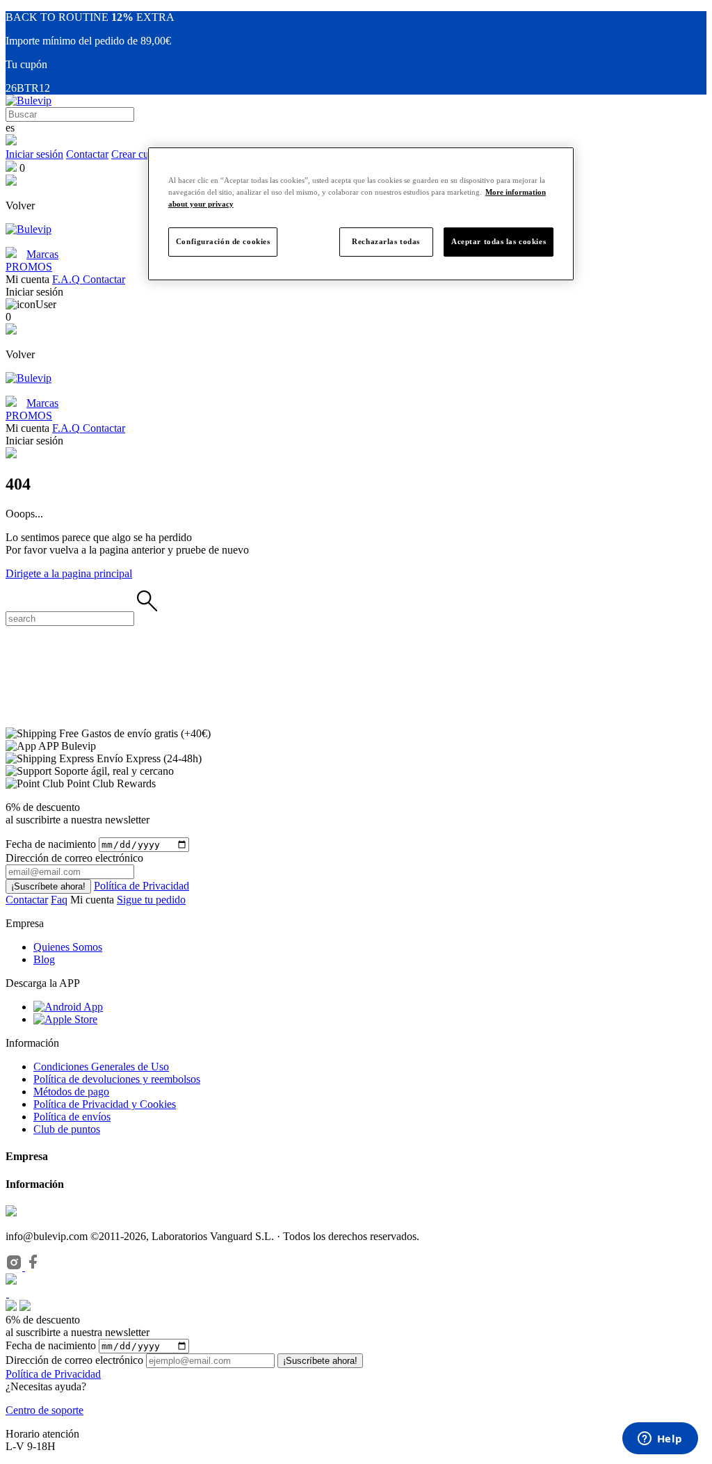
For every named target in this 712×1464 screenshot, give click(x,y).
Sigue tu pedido (151, 900)
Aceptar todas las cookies (498, 241)
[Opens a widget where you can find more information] (660, 1439)
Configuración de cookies (223, 241)
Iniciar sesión (34, 154)
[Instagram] (15, 1267)
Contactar (87, 154)
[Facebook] (33, 1267)
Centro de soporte (44, 1410)
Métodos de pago (71, 1091)
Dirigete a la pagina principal (69, 573)
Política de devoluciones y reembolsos (116, 1079)
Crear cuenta (139, 154)
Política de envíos (72, 1117)
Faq (59, 900)
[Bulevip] (28, 100)
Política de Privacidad (141, 886)
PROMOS (29, 267)
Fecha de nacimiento (51, 844)
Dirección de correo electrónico (74, 1360)
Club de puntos (66, 1129)
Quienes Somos (67, 947)
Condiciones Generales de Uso (101, 1066)
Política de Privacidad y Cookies (104, 1104)
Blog (44, 959)
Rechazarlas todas (386, 241)
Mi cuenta (93, 900)
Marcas (42, 254)
